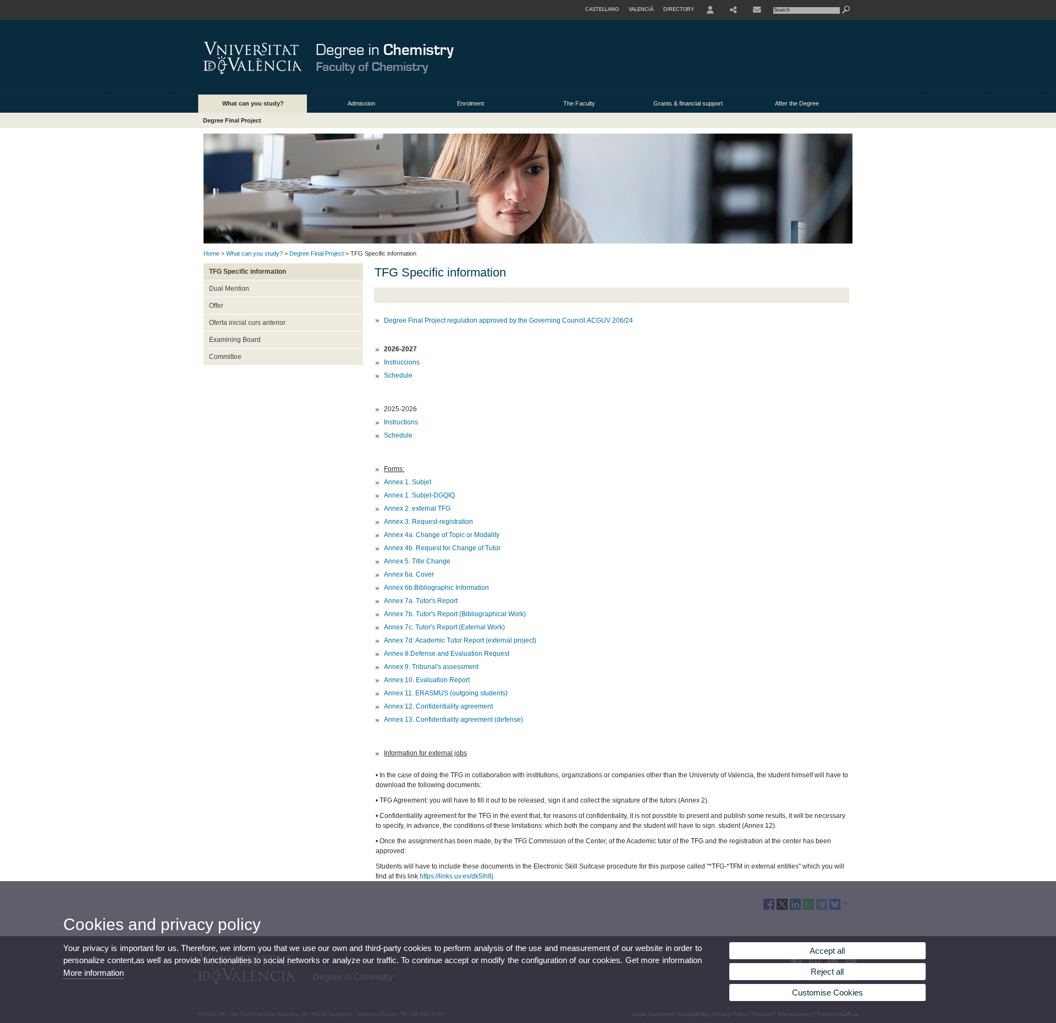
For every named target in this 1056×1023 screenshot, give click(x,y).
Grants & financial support (688, 103)
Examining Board (235, 340)
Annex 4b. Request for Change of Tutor (442, 548)
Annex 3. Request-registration (428, 522)
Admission (361, 103)
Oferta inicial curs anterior (247, 323)
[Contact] (757, 10)
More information (93, 972)
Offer (216, 305)
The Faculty (579, 103)
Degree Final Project (232, 120)
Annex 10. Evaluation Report (427, 680)
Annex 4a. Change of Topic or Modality (442, 535)
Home (211, 253)
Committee (225, 357)
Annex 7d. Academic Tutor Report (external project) (460, 640)
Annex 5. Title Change (417, 561)
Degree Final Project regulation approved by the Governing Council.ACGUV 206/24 (508, 320)
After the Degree (797, 103)
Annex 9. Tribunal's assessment (431, 667)
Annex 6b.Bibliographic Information (436, 587)
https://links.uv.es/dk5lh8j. (457, 876)
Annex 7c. (399, 627)
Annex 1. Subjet (408, 482)
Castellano (602, 9)
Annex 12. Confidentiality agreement (438, 706)
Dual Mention (229, 288)
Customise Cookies (827, 992)
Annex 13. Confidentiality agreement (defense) (453, 719)
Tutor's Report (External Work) (460, 627)
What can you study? (253, 103)
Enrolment (470, 103)
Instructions (401, 422)
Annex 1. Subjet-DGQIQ (419, 495)
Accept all (827, 950)
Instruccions (402, 362)
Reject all (827, 971)
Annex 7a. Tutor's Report (421, 601)
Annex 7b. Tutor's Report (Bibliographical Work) (455, 614)
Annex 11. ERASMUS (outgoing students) (446, 693)
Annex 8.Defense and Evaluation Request (446, 653)
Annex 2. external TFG (417, 508)
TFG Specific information (247, 271)
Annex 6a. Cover (409, 574)
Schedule (398, 375)
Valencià (641, 9)
